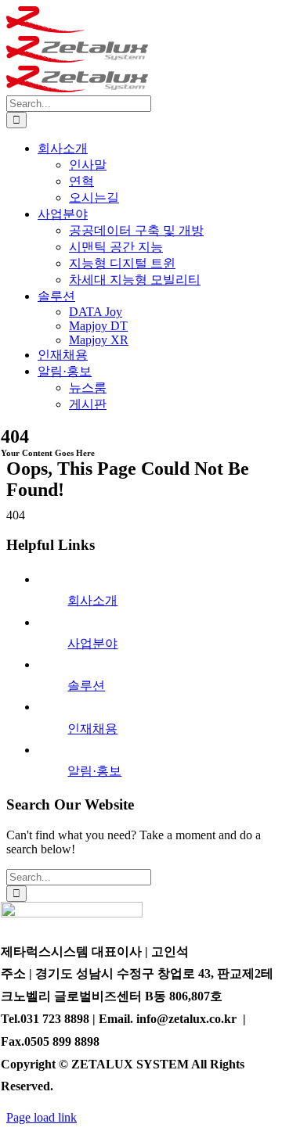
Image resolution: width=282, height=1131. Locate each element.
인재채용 (92, 728)
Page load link (41, 1117)
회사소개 (92, 600)
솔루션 (86, 685)
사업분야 (92, 643)
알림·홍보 (94, 770)
